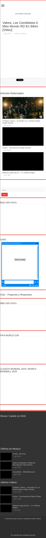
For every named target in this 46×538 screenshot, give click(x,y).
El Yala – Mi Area (19, 454)
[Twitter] (22, 532)
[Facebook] (20, 532)
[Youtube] (26, 532)
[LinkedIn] (24, 532)
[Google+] (18, 532)
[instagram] (28, 532)
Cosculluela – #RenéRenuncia (24, 472)
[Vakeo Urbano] (23, 6)
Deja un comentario (20, 33)
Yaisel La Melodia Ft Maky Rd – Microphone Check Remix (24, 464)
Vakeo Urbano (36, 518)
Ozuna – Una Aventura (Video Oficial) (16, 148)
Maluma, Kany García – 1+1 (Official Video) (18, 173)
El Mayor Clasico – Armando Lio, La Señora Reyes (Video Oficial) (26, 488)
